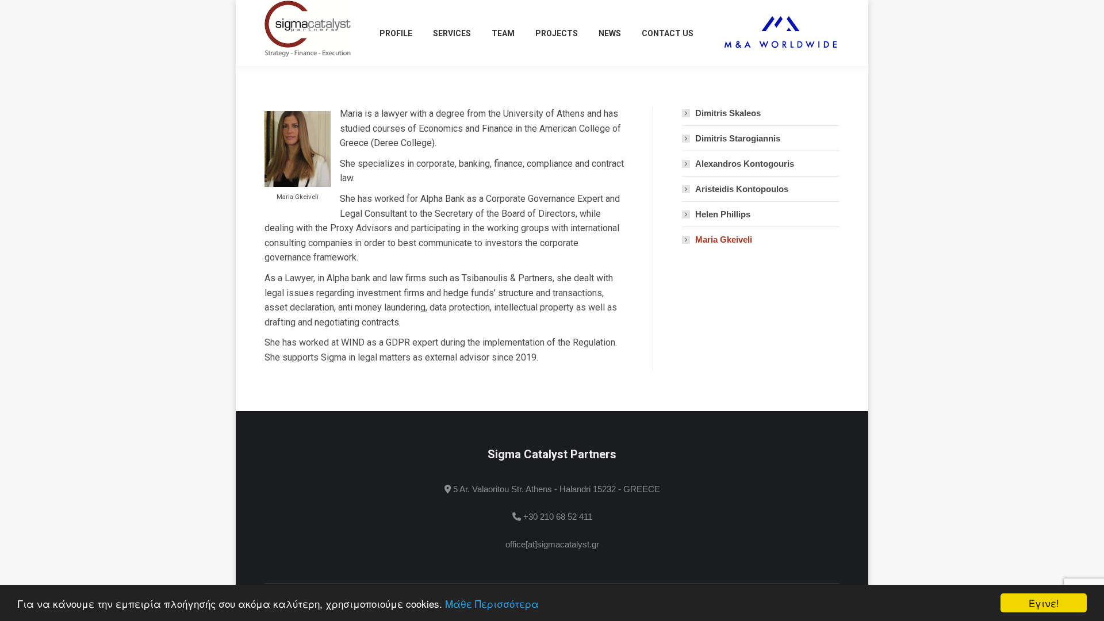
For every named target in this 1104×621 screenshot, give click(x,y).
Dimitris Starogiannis (737, 138)
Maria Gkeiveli (723, 239)
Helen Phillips (722, 214)
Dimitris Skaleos (728, 113)
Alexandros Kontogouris (744, 163)
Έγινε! (1044, 603)
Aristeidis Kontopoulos (741, 189)
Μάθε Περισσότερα (492, 603)
